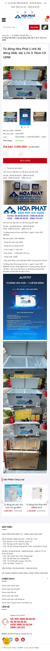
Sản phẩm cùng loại (13, 479)
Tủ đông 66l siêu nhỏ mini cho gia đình (13, 506)
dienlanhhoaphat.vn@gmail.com (19, 634)
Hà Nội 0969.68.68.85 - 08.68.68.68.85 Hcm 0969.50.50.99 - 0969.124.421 (23, 623)
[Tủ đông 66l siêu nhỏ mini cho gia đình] (13, 493)
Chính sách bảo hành (10, 596)
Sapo (37, 648)
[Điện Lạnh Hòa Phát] (25, 16)
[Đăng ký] (32, 12)
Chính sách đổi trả (9, 592)
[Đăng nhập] (25, 12)
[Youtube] (22, 639)
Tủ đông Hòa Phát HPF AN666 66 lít (36, 506)
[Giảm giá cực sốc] (45, 27)
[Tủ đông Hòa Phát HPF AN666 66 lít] (36, 493)
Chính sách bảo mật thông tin (13, 599)
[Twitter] (10, 639)
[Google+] (16, 639)
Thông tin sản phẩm (14, 168)
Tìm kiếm (34, 27)
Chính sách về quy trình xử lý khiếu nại (17, 603)
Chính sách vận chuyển (11, 589)
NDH (21, 648)
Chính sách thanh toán (10, 586)
